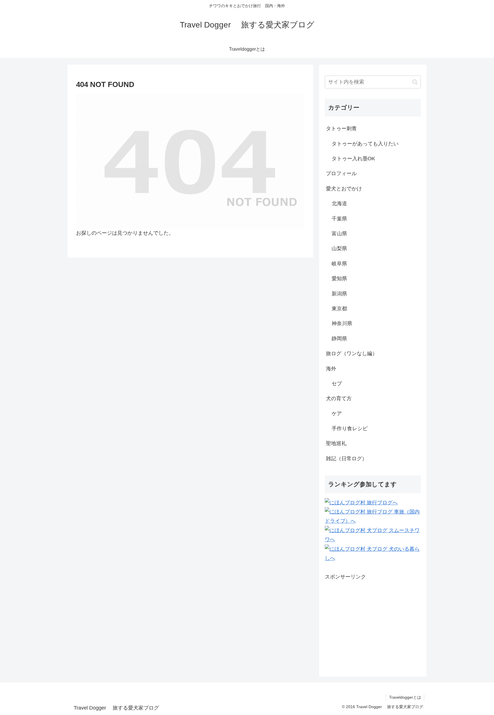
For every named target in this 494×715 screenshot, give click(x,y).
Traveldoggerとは (405, 697)
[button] (415, 82)
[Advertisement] (373, 621)
